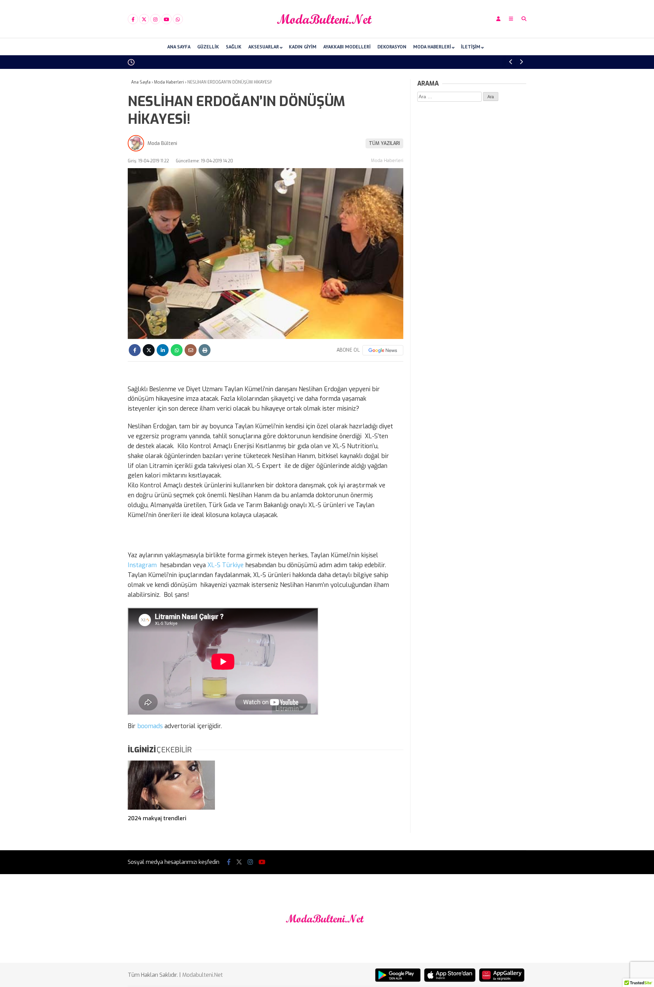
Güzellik (208, 47)
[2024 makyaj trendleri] (171, 785)
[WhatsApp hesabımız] (178, 19)
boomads (150, 726)
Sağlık (234, 47)
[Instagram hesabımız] (155, 19)
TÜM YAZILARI (384, 143)
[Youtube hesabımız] (166, 19)
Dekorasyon (391, 47)
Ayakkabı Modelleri (347, 47)
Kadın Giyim (302, 47)
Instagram (143, 565)
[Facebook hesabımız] (133, 19)
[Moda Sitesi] (327, 32)
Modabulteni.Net (202, 974)
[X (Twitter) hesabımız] (144, 19)
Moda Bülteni (162, 143)
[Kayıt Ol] (498, 19)
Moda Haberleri (432, 47)
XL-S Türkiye (226, 565)
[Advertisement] (93, 178)
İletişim (470, 47)
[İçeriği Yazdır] (205, 350)
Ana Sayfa (178, 47)
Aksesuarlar (263, 47)
